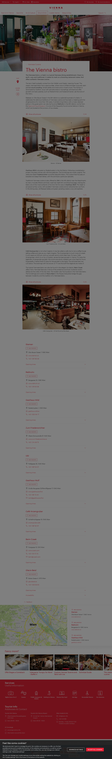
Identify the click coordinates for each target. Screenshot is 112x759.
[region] (56, 749)
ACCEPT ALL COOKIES (95, 749)
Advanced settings (76, 749)
